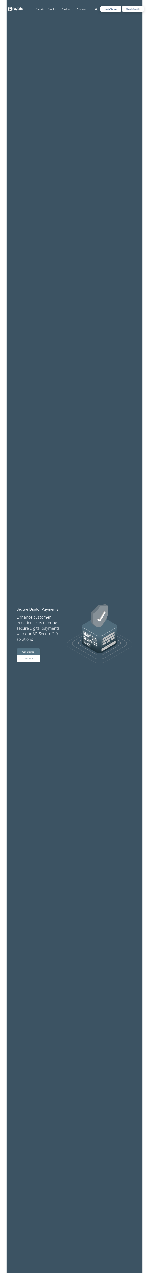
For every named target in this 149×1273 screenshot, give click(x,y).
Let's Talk (28, 658)
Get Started (28, 651)
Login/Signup (111, 9)
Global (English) (133, 9)
